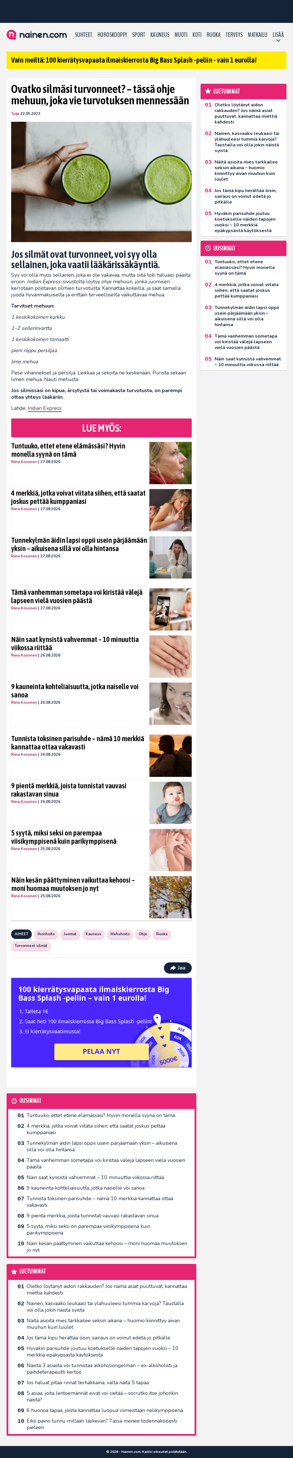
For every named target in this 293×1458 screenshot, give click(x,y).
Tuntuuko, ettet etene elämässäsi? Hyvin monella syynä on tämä (68, 450)
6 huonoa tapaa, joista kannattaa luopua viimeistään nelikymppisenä (105, 1410)
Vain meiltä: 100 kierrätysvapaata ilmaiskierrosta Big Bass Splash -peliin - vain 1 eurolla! (134, 60)
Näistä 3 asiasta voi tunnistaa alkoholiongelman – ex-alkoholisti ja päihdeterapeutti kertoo (102, 1368)
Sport (138, 35)
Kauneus (160, 35)
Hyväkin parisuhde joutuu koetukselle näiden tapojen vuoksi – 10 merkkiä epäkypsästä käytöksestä (103, 1351)
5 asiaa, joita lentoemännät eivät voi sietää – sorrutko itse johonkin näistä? (102, 1396)
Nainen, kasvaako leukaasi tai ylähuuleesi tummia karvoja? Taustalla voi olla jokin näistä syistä (105, 1306)
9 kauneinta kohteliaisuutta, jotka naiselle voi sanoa (74, 690)
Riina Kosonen (24, 461)
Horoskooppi (112, 35)
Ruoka (214, 35)
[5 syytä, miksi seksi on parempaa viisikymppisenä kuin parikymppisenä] (170, 850)
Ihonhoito (46, 934)
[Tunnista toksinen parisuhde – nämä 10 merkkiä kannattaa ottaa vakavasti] (170, 756)
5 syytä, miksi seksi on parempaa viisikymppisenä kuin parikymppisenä (63, 837)
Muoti (181, 35)
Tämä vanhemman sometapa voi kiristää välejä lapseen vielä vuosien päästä (76, 596)
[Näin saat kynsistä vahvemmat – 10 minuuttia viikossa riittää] (170, 656)
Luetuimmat (32, 1271)
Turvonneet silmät (31, 945)
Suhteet (83, 35)
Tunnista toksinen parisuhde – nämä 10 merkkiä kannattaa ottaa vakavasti (77, 742)
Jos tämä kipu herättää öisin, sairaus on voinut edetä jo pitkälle (98, 1337)
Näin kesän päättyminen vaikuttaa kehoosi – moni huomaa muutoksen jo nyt (73, 884)
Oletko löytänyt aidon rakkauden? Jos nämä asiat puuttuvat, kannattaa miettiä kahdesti (107, 1289)
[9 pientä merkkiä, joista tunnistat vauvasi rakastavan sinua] (170, 803)
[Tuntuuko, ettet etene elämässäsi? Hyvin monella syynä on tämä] (170, 463)
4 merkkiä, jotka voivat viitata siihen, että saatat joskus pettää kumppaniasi (78, 497)
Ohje (143, 934)
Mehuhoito (120, 934)
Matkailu (258, 35)
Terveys (234, 35)
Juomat (70, 934)
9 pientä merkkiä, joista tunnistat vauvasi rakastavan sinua (68, 790)
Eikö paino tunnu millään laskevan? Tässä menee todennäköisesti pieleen (102, 1424)
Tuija (15, 113)
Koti (197, 35)
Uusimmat (30, 1101)
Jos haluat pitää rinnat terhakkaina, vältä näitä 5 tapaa (88, 1382)
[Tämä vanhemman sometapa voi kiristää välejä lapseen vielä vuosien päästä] (170, 609)
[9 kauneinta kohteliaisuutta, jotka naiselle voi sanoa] (170, 704)
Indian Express (45, 408)
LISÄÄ (278, 35)
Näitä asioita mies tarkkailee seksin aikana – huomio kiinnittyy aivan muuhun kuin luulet (103, 1324)
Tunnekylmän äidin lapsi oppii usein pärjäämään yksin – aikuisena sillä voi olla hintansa (79, 544)
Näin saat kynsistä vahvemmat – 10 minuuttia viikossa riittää (75, 643)
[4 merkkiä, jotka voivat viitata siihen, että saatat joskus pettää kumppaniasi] (170, 510)
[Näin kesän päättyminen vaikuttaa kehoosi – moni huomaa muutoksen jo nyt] (170, 897)
